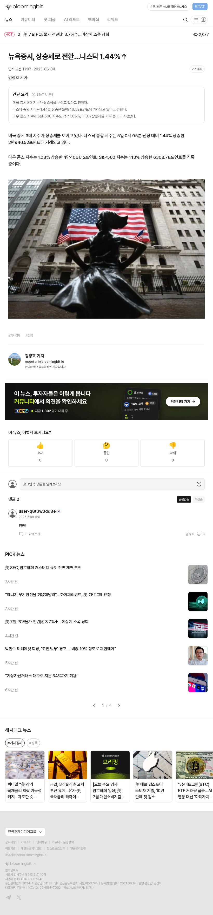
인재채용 (41, 842)
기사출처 (197, 69)
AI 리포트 (72, 19)
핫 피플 (50, 19)
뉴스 (8, 19)
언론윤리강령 (78, 848)
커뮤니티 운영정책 (63, 842)
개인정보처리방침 (31, 848)
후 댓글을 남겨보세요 (42, 484)
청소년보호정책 (56, 848)
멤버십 (93, 19)
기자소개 (26, 842)
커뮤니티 (28, 19)
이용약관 (10, 848)
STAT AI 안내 (45, 94)
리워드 (112, 19)
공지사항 (10, 842)
